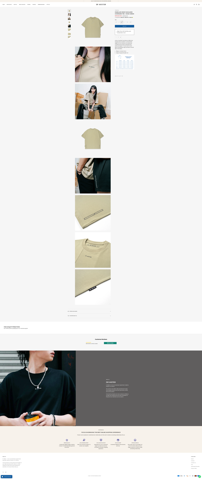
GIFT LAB (48, 4)
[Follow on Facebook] (3, 472)
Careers (192, 460)
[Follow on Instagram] (5, 472)
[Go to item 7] (69, 33)
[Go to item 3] (69, 18)
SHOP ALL (15, 4)
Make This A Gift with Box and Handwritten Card (124, 32)
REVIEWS (34, 4)
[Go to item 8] (69, 37)
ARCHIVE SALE (9, 4)
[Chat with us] (199, 476)
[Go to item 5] (69, 26)
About (192, 459)
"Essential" (117, 10)
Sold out (124, 26)
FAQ (192, 464)
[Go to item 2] (69, 14)
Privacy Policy (194, 468)
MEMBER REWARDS (41, 4)
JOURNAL (29, 4)
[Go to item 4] (69, 22)
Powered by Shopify (97, 475)
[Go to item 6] (69, 29)
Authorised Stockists (195, 466)
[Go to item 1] (69, 10)
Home (4, 4)
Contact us (193, 462)
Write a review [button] (110, 343)
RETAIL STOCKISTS (22, 4)
